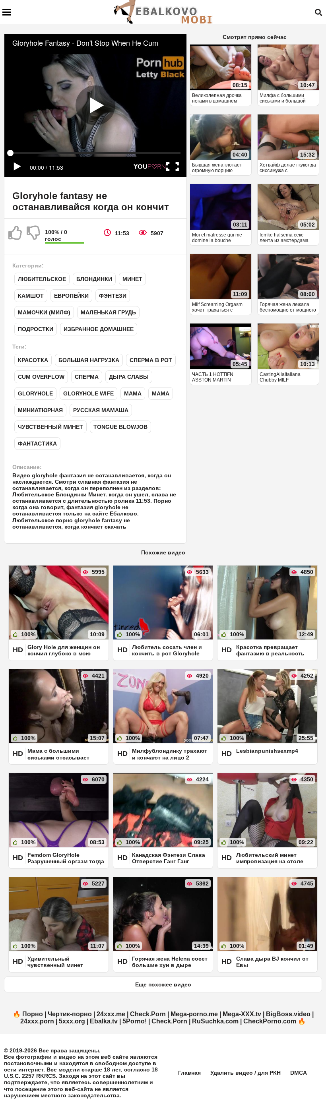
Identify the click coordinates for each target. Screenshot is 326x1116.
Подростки (35, 329)
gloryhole (35, 393)
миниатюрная (40, 410)
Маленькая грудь (108, 312)
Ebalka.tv (104, 1021)
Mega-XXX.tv (242, 1014)
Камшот (31, 296)
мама (160, 393)
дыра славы (129, 377)
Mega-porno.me (194, 1014)
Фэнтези (112, 296)
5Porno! (134, 1021)
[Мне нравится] (15, 236)
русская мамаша (100, 410)
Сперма (87, 377)
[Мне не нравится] (34, 236)
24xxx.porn (37, 1021)
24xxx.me (111, 1014)
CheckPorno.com (269, 1021)
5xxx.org (72, 1021)
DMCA (298, 1073)
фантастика (37, 443)
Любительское (42, 279)
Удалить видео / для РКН (245, 1073)
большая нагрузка (88, 360)
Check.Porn (148, 1014)
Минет (132, 279)
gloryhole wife (88, 393)
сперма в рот (151, 360)
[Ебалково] (163, 12)
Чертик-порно (70, 1014)
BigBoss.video (288, 1014)
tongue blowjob (120, 427)
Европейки (71, 296)
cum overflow (41, 377)
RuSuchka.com (215, 1021)
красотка (33, 360)
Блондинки (94, 279)
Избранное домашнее (99, 329)
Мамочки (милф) (44, 312)
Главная (189, 1073)
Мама (133, 393)
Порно (32, 1014)
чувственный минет (50, 427)
